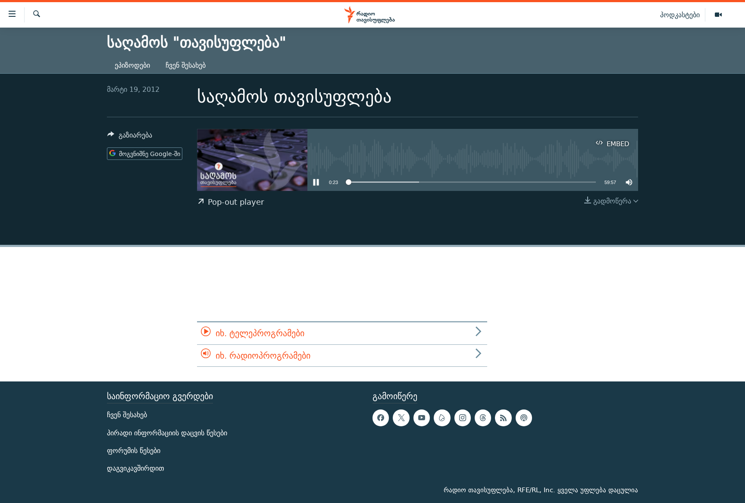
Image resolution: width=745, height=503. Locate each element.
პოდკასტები (680, 15)
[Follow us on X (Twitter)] (401, 417)
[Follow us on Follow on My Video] (442, 417)
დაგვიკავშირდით (135, 468)
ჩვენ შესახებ (186, 65)
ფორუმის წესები (133, 450)
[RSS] (503, 417)
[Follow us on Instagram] (462, 417)
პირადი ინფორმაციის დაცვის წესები (167, 433)
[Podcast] (524, 417)
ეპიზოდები (132, 65)
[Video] (718, 15)
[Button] (129, 137)
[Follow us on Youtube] (421, 417)
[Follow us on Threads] (483, 417)
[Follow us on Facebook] (380, 417)
